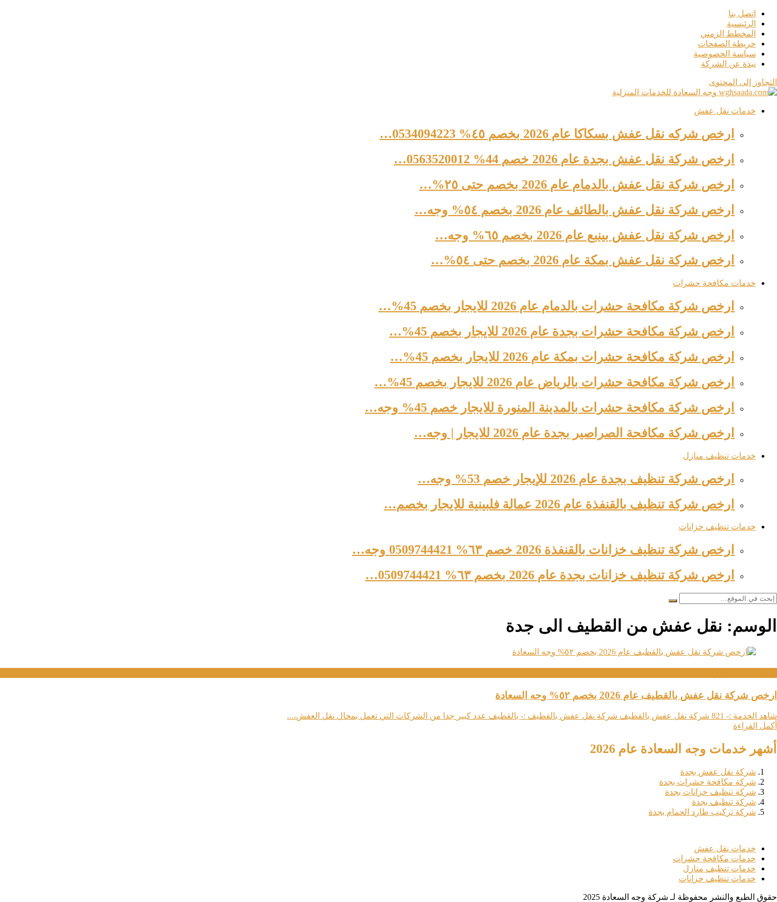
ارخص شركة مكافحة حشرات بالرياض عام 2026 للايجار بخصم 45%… (554, 382)
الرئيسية (741, 23)
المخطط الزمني (728, 33)
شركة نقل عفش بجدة (718, 771)
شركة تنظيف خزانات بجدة (710, 791)
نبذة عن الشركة (728, 63)
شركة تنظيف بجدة (724, 801)
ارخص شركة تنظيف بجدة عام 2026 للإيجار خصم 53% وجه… (576, 479)
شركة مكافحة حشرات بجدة (707, 781)
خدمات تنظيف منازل (719, 455)
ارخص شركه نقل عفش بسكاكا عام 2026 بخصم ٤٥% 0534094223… (557, 134)
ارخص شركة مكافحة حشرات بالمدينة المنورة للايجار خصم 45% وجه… (550, 407)
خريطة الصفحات (727, 43)
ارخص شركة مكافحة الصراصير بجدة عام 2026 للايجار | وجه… (574, 433)
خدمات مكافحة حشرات (714, 282)
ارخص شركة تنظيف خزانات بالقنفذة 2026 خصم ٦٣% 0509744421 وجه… (543, 549)
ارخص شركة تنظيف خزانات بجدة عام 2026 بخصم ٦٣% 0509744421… (550, 575)
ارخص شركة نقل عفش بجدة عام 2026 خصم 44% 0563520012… (564, 159)
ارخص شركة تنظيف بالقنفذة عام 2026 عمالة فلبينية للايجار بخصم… (559, 504)
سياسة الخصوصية (724, 53)
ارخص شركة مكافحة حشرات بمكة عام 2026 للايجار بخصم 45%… (562, 357)
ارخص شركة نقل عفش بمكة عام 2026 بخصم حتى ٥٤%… (583, 260)
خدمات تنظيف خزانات (717, 526)
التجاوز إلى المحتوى (743, 82)
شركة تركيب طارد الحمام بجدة (702, 811)
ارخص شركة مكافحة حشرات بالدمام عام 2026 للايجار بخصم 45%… (556, 306)
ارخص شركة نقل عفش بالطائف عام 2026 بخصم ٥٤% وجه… (574, 210)
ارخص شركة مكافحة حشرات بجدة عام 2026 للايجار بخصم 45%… (562, 331)
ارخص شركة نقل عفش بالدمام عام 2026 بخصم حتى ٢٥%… (577, 184)
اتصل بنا (742, 13)
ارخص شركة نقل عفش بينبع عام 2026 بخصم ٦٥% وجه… (585, 235)
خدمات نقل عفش (725, 110)
